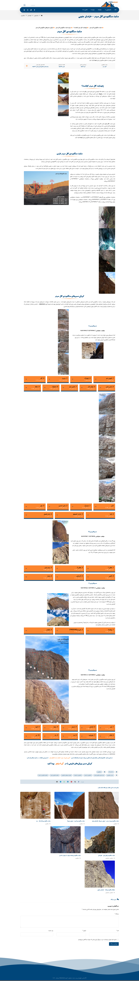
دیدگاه (117, 914)
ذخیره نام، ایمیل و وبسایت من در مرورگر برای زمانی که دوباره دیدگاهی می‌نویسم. (97, 939)
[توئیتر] (31, 10)
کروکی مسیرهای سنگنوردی (66, 775)
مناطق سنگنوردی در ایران (43, 775)
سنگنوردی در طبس (88, 775)
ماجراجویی (107, 858)
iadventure (42, 304)
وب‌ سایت (50, 931)
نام (118, 931)
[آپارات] (24, 10)
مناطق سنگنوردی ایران (55, 775)
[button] (23, 4)
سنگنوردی (99, 772)
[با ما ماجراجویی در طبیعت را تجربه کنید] (109, 4)
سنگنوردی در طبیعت (77, 775)
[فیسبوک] (34, 10)
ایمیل (84, 931)
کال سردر (107, 124)
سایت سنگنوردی (110, 775)
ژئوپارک (100, 94)
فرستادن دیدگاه (113, 944)
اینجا (95, 60)
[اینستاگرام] (27, 10)
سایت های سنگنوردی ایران (99, 775)
